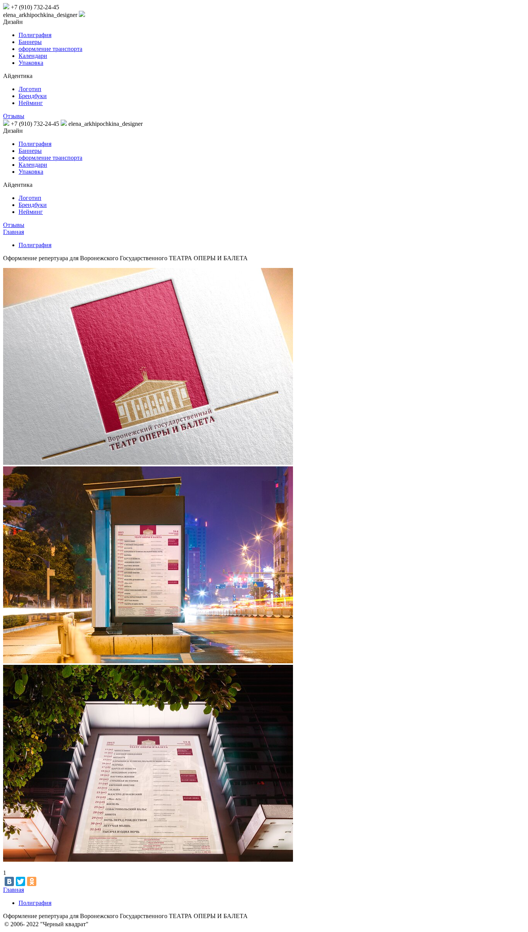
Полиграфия (35, 35)
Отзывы (13, 116)
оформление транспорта (50, 49)
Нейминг (31, 103)
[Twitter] (20, 881)
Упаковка (31, 62)
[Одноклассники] (31, 881)
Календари (33, 56)
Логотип (30, 89)
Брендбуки (33, 96)
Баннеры (30, 42)
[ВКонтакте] (9, 881)
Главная (13, 232)
